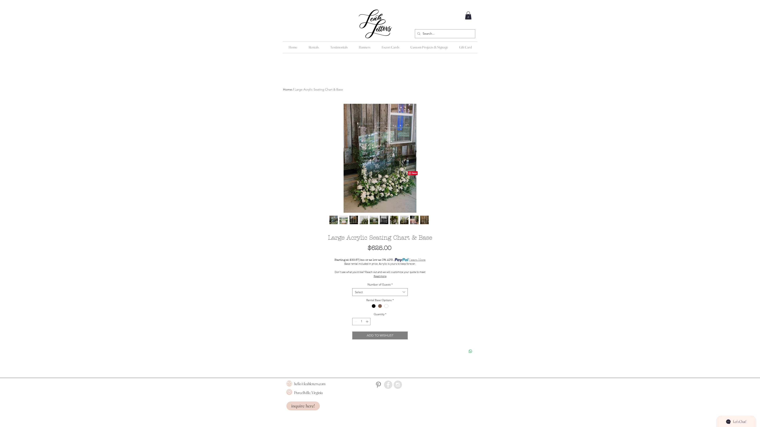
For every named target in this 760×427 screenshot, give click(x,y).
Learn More (417, 260)
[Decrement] (355, 321)
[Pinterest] (378, 385)
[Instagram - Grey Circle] (398, 385)
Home (287, 89)
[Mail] (289, 383)
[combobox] (380, 292)
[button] (468, 15)
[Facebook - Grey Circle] (388, 385)
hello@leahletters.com (309, 383)
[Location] (289, 392)
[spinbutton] (361, 321)
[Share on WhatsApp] (470, 351)
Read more (380, 276)
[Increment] (367, 321)
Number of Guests (380, 284)
